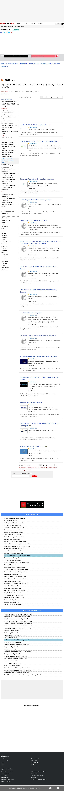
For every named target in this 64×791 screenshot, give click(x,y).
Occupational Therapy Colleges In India (15, 567)
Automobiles (34, 777)
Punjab (3, 257)
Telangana (4, 263)
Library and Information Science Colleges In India (17, 651)
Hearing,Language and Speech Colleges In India (17, 546)
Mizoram (3, 248)
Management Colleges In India (12, 654)
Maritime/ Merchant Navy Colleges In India (15, 656)
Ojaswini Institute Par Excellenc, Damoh (33, 220)
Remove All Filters (6, 99)
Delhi (2, 229)
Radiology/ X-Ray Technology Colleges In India (16, 583)
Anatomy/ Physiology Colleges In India (14, 523)
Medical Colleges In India (11, 661)
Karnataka (4, 237)
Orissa (3, 252)
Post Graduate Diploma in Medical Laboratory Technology (8, 187)
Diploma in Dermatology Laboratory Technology (8, 143)
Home (18, 23)
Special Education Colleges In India (13, 595)
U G (2, 192)
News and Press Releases (7, 771)
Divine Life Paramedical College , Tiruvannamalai (37, 179)
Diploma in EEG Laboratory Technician (8, 147)
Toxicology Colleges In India (11, 600)
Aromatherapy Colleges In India (12, 525)
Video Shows (4, 775)
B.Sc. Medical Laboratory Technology (8, 199)
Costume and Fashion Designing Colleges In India (17, 628)
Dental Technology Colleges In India (14, 537)
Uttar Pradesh (5, 267)
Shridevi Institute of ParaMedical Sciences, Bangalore (38, 356)
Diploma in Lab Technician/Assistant (7, 155)
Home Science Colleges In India (12, 642)
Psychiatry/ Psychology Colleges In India (15, 579)
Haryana (3, 233)
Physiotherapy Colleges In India (12, 574)
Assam (3, 222)
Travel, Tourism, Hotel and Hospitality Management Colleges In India (22, 675)
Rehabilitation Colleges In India (12, 588)
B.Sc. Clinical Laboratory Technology (8, 195)
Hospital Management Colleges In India (14, 548)
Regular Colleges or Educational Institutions (14, 64)
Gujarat (3, 231)
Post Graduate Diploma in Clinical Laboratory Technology (8, 181)
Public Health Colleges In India (12, 581)
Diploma (3, 135)
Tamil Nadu (4, 261)
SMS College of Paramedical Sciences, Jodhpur (36, 200)
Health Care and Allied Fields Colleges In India (16, 640)
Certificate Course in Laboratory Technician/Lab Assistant (8, 117)
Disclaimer (33, 764)
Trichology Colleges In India (11, 602)
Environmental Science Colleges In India (15, 635)
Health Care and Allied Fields (37, 64)
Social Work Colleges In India (12, 665)
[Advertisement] (32, 11)
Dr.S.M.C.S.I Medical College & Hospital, (34, 125)
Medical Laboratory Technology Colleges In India (17, 555)
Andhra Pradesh (5, 220)
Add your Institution (38, 56)
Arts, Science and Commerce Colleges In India (16, 619)
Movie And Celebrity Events (7, 779)
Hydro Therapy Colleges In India (13, 551)
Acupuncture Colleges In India (12, 520)
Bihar (2, 224)
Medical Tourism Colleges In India (13, 558)
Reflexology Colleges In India (12, 586)
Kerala (3, 239)
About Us (3, 759)
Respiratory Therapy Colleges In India (14, 590)
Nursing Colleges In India (11, 565)
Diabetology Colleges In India (12, 539)
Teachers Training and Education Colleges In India (17, 670)
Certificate (4, 108)
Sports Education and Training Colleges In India (17, 668)
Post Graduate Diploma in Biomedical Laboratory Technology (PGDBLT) (8, 175)
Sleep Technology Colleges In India (13, 593)
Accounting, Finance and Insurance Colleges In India (18, 614)
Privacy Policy (34, 760)
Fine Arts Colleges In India (11, 637)
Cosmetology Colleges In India (12, 534)
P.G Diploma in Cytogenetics (9, 165)
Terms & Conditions (36, 759)
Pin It (13, 80)
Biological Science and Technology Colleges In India (18, 623)
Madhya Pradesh (5, 242)
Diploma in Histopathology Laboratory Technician (8, 151)
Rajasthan (4, 259)
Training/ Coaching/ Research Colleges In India (16, 672)
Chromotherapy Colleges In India (13, 530)
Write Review (33, 127)
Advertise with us (5, 760)
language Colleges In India (11, 647)
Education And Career (6, 773)
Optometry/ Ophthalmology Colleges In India (16, 569)
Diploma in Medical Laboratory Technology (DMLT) (7, 161)
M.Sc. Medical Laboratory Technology (8, 212)
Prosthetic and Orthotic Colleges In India (15, 576)
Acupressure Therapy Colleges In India (14, 518)
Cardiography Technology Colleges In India (15, 527)
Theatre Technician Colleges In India (14, 597)
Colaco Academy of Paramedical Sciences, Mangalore (38, 336)
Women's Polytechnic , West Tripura (32, 446)
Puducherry (4, 254)
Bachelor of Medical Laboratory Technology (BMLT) (7, 204)
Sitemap (3, 764)
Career (33, 23)
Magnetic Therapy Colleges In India (13, 553)
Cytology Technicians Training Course (9, 132)
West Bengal (4, 269)
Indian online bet (5, 777)
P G (2, 208)
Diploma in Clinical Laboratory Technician (7, 139)
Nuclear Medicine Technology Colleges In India (17, 562)
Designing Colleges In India (11, 630)
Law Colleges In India (10, 649)
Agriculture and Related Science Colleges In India (17, 616)
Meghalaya (4, 246)
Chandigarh (4, 226)
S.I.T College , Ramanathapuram (31, 403)
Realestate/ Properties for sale (38, 779)
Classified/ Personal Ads (37, 775)
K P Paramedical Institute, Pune (31, 313)
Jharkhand (4, 235)
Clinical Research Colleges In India (13, 532)
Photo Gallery (34, 773)
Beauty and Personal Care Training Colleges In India (18, 621)
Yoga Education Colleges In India (13, 604)
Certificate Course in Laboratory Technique (7, 122)
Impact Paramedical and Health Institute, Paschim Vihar (39, 141)
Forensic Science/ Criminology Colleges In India (17, 544)
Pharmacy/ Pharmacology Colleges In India (15, 572)
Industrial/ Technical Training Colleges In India (16, 644)
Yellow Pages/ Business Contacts (39, 771)
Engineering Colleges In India (12, 633)
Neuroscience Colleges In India (12, 560)
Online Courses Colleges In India (13, 663)
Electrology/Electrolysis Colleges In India (15, 541)
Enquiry (3, 762)
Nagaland (4, 250)
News (25, 23)
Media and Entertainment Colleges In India (15, 658)
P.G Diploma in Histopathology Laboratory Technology (8, 169)
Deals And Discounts (6, 781)
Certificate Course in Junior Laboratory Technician (8, 112)
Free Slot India (34, 762)
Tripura (3, 265)
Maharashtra (4, 244)
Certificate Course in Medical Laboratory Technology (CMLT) (9, 127)
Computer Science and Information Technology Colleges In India (21, 626)
